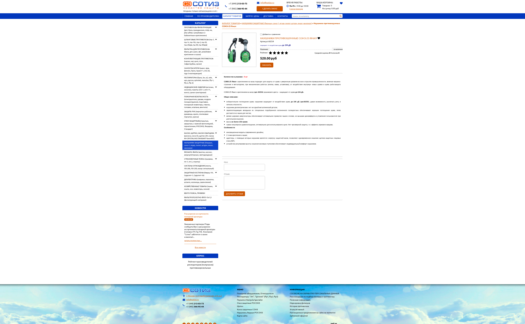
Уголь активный (297, 309)
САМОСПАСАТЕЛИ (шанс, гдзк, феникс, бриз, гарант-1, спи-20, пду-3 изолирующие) (197, 71)
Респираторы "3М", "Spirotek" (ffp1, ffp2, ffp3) (257, 296)
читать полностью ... (193, 240)
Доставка (268, 16)
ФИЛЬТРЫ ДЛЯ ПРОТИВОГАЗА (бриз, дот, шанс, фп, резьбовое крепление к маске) (197, 52)
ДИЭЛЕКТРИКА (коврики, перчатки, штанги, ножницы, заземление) (199, 180)
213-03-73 (238, 3)
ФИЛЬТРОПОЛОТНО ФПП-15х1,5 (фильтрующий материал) (198, 198)
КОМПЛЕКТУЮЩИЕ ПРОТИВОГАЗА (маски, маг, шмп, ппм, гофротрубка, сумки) (198, 61)
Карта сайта (242, 315)
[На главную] (196, 290)
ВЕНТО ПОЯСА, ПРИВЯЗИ (194, 193)
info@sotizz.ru (267, 2)
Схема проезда (296, 9)
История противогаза (299, 306)
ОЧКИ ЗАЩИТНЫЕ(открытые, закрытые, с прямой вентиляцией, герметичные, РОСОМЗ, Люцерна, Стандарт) (198, 125)
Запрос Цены (252, 16)
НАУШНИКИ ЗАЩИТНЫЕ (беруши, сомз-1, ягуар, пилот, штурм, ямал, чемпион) (198, 145)
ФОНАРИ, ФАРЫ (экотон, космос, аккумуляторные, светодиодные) (198, 153)
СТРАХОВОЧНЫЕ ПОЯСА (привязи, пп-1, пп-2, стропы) (198, 160)
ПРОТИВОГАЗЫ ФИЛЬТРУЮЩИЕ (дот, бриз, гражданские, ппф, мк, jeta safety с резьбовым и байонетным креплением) (198, 31)
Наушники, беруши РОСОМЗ (250, 312)
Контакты (283, 16)
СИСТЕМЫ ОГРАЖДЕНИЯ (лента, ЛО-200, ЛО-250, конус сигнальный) (199, 167)
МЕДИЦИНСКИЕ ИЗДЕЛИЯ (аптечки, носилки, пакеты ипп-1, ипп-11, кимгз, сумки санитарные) (199, 90)
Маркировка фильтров (300, 303)
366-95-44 (238, 8)
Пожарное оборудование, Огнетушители (255, 293)
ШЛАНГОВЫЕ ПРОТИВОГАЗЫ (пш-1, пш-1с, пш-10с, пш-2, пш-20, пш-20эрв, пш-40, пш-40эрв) (199, 42)
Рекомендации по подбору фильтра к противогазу (312, 296)
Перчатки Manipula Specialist (250, 300)
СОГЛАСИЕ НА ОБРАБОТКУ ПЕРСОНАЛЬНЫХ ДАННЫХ (314, 293)
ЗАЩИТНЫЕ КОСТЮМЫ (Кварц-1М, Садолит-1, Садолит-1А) (198, 173)
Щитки (240, 306)
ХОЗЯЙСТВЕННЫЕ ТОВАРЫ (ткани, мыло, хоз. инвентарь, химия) (198, 187)
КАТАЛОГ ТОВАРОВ (232, 16)
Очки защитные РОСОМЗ (248, 303)
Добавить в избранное (319, 38)
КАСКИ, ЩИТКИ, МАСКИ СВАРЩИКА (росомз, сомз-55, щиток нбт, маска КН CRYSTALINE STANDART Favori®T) (199, 136)
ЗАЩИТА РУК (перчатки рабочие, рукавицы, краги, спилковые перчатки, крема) (198, 114)
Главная (189, 16)
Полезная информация (300, 300)
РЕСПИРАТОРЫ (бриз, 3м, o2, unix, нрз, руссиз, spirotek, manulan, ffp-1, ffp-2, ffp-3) (199, 80)
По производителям (208, 16)
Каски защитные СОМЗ (247, 309)
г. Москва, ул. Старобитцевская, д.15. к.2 (204, 295)
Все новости (200, 247)
